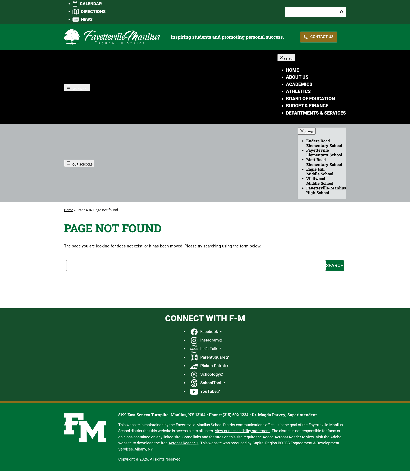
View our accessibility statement (242, 431)
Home (68, 210)
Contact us (322, 36)
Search (335, 265)
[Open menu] (77, 87)
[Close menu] (286, 57)
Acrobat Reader (181, 443)
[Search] (341, 12)
